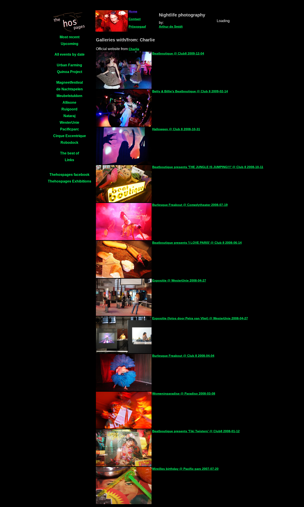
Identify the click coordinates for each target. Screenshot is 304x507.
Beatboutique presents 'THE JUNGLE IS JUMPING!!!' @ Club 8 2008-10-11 (207, 167)
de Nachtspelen (69, 89)
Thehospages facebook (69, 174)
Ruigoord (69, 109)
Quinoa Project (69, 72)
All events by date (70, 54)
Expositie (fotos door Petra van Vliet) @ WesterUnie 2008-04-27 (200, 318)
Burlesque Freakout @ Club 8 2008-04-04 (183, 355)
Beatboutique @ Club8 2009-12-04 (178, 53)
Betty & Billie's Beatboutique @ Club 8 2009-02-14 (190, 91)
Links (69, 160)
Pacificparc (69, 129)
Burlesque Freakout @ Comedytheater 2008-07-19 (190, 205)
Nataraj (69, 116)
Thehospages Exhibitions (69, 181)
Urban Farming (69, 65)
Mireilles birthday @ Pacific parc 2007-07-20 (185, 468)
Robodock (69, 142)
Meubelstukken (69, 96)
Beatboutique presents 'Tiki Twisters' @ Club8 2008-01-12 (196, 431)
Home (133, 11)
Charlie (134, 49)
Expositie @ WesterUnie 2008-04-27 (179, 280)
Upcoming (69, 44)
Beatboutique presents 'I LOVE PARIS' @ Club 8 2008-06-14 (197, 242)
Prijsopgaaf (137, 26)
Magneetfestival (69, 82)
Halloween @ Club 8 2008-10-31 (176, 129)
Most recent (69, 37)
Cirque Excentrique (69, 136)
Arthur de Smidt (171, 26)
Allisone (69, 102)
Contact (135, 19)
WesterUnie (69, 122)
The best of (69, 153)
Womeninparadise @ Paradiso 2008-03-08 (183, 393)
